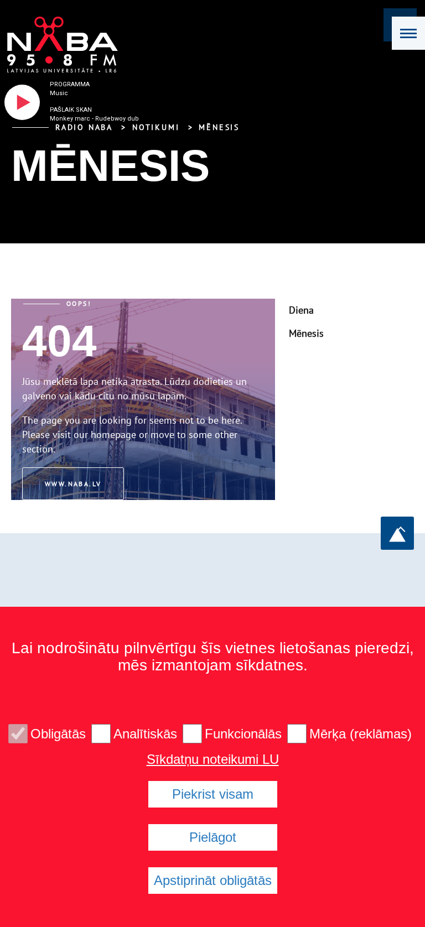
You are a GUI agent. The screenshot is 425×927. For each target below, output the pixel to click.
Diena (301, 310)
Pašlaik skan (71, 109)
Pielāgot (212, 837)
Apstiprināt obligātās (213, 880)
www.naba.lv (73, 484)
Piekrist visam (212, 794)
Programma (70, 84)
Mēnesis (219, 127)
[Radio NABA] (59, 45)
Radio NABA (84, 127)
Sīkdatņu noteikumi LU (213, 759)
